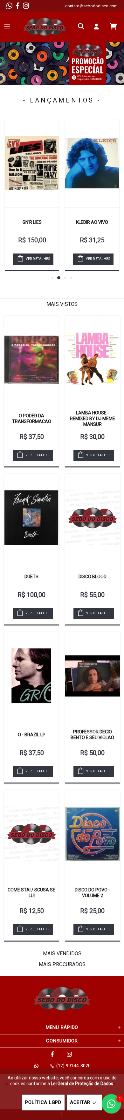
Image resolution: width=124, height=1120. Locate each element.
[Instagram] (26, 5)
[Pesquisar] (82, 26)
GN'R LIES (32, 222)
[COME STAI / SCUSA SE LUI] (31, 834)
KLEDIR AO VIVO (92, 222)
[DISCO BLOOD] (92, 518)
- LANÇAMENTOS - (62, 100)
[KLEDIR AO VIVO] (92, 163)
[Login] (98, 26)
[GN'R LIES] (32, 163)
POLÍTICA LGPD (43, 1102)
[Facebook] (18, 6)
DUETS (31, 576)
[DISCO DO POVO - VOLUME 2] (92, 834)
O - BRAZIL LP (31, 734)
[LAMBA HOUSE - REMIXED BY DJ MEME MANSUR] (92, 360)
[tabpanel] (62, 63)
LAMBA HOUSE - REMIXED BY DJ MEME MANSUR (92, 418)
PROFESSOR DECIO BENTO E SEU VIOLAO (92, 734)
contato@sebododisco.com (91, 6)
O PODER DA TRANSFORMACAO (31, 418)
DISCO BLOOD (93, 576)
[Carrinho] (113, 26)
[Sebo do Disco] (44, 27)
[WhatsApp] (9, 5)
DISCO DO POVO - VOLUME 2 (92, 892)
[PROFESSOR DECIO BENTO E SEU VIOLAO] (92, 676)
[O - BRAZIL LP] (31, 676)
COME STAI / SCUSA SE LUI (31, 892)
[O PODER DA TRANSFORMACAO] (31, 360)
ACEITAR (80, 1102)
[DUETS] (31, 518)
